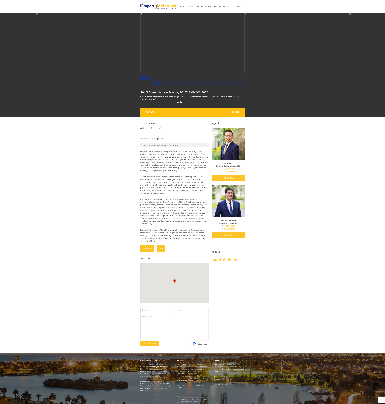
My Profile (228, 178)
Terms (205, 344)
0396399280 (229, 169)
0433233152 (229, 228)
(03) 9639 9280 (221, 384)
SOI (161, 248)
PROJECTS (201, 6)
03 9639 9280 (229, 226)
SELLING (221, 6)
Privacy (200, 344)
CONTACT (240, 6)
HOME (182, 6)
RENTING (212, 6)
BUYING (191, 6)
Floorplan (147, 248)
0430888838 (229, 171)
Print (177, 102)
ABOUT (230, 6)
